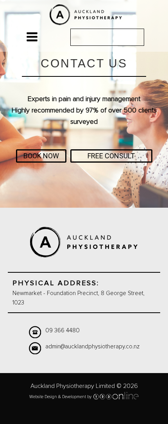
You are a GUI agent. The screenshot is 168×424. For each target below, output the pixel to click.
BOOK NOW (41, 156)
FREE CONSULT (111, 156)
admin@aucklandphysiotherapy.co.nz (92, 347)
